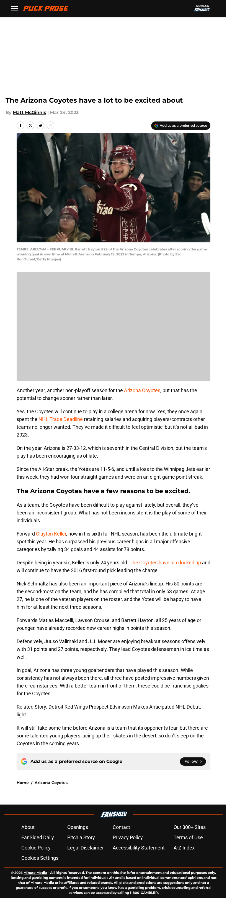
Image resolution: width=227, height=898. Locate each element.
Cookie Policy (36, 848)
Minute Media (35, 873)
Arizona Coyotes (142, 390)
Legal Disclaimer (85, 848)
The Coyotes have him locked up (165, 562)
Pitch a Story (81, 837)
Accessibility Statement (139, 848)
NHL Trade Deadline (60, 419)
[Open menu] (14, 8)
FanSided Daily (37, 837)
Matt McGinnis (29, 112)
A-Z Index (184, 848)
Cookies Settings (39, 858)
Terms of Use (188, 837)
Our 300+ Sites (190, 827)
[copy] (50, 125)
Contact (121, 827)
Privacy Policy (128, 837)
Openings (77, 827)
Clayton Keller (51, 534)
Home (23, 782)
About (28, 827)
